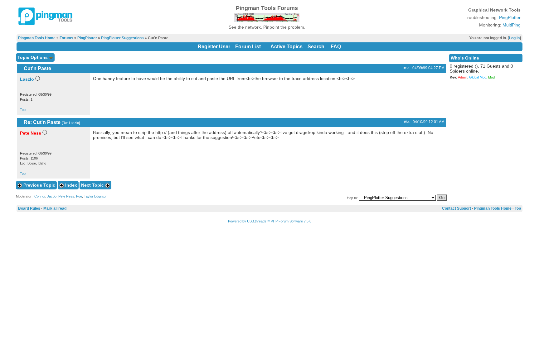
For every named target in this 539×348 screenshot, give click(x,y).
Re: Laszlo (71, 123)
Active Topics (286, 46)
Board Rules (29, 208)
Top (23, 110)
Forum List (248, 46)
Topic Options (33, 57)
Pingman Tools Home (37, 38)
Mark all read (54, 208)
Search (316, 46)
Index (70, 185)
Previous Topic (38, 185)
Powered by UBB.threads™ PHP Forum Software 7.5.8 (269, 221)
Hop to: (352, 198)
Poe (79, 196)
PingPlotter (510, 17)
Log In (514, 38)
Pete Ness (66, 196)
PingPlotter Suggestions (122, 38)
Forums (66, 38)
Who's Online (465, 57)
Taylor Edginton (95, 196)
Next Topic (93, 185)
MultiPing (512, 24)
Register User (214, 46)
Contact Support (456, 208)
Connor (39, 196)
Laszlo (27, 79)
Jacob (51, 196)
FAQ (336, 46)
